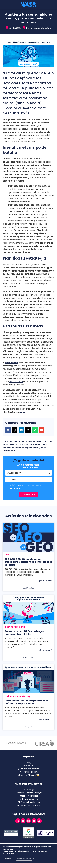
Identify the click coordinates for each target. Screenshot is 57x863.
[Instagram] (17, 820)
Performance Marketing (38, 28)
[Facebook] (23, 820)
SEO (7, 555)
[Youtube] (34, 820)
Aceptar (8, 859)
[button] (8, 430)
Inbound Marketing (15, 627)
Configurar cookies (24, 859)
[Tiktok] (39, 820)
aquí (22, 412)
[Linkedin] (28, 820)
